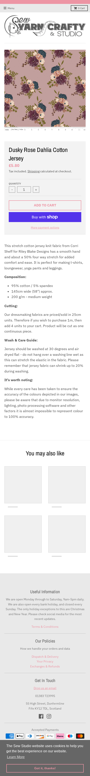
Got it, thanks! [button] (45, 768)
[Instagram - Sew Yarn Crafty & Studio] (49, 716)
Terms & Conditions (45, 627)
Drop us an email (45, 688)
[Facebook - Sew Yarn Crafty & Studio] (41, 716)
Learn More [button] (16, 757)
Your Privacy (45, 661)
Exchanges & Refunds (45, 666)
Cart (81, 8)
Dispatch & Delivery (45, 657)
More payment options (45, 227)
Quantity (15, 183)
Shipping (34, 171)
